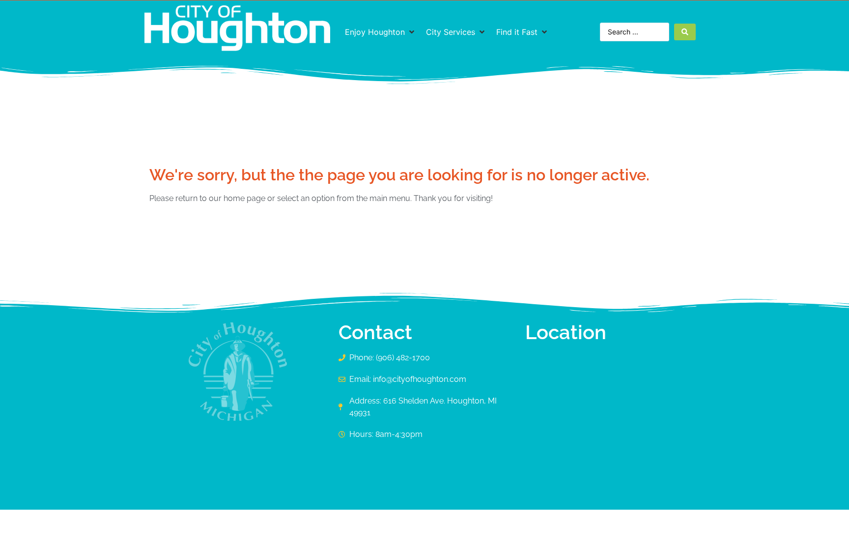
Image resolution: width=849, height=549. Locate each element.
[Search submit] (685, 32)
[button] (380, 32)
